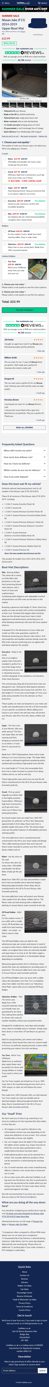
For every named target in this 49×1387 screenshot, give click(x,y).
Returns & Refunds (24, 1296)
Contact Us (24, 1275)
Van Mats (24, 1289)
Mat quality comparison (29, 136)
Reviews (24, 1279)
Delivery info (43, 136)
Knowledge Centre (24, 1293)
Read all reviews (24, 427)
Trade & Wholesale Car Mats (24, 1300)
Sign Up (42, 1371)
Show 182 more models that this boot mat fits (22, 553)
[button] (5, 105)
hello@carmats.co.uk (33, 1323)
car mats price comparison (26, 1235)
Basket (44, 3)
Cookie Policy (24, 1310)
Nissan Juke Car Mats (18, 1224)
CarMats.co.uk (26, 1382)
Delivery (24, 1282)
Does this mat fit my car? (10, 136)
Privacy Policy (24, 1303)
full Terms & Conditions (26, 1197)
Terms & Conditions (24, 1307)
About (24, 1272)
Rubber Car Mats (25, 1286)
